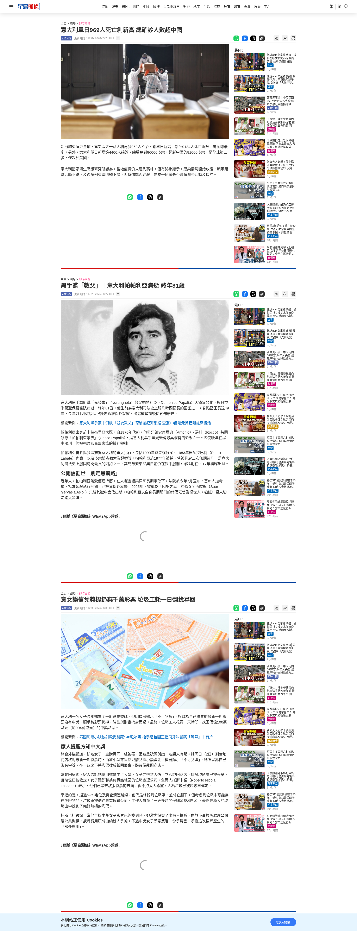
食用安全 (273, 172)
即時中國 (273, 108)
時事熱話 (273, 215)
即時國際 (84, 23)
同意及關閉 (282, 922)
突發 (270, 65)
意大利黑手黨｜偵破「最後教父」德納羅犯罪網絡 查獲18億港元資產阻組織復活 (145, 423)
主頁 (64, 23)
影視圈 (271, 129)
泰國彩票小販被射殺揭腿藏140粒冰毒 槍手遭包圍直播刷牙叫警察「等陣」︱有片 (146, 737)
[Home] (28, 6)
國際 (73, 23)
